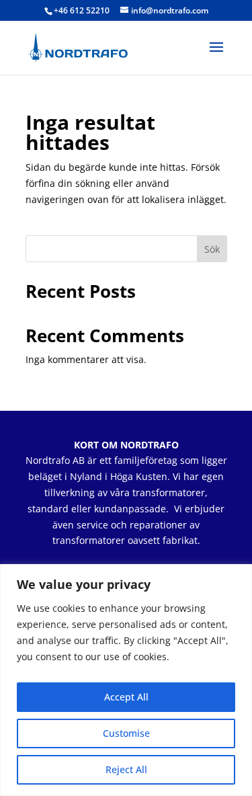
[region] (126, 680)
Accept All (126, 696)
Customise (126, 733)
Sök (212, 249)
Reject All (126, 769)
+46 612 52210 (82, 10)
